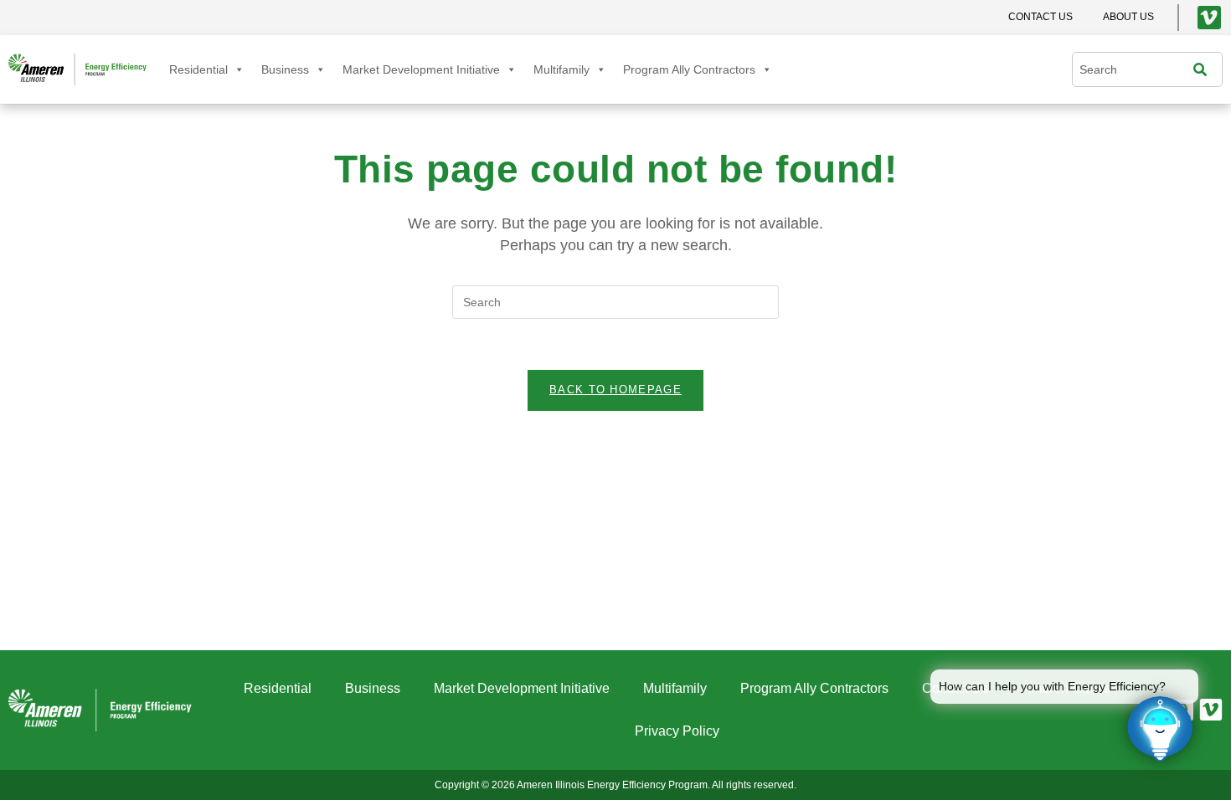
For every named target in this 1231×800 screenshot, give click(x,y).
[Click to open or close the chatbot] (1160, 729)
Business (285, 69)
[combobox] (1136, 69)
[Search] (1204, 69)
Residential (198, 69)
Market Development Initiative (421, 69)
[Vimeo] (1209, 17)
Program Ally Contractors (689, 69)
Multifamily (561, 69)
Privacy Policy (677, 731)
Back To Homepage (615, 389)
